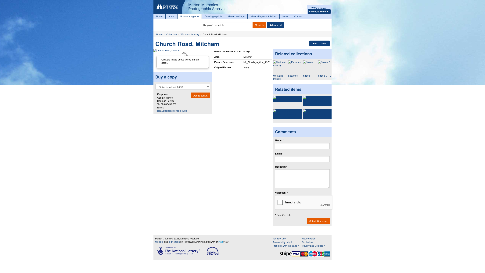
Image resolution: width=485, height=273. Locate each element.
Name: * (279, 140)
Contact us (307, 242)
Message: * (281, 166)
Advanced (275, 25)
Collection (171, 34)
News (285, 16)
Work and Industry (190, 34)
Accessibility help (282, 242)
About (171, 16)
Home (159, 16)
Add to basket (200, 95)
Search (259, 25)
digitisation (174, 241)
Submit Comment (318, 221)
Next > (325, 43)
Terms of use (279, 238)
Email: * (279, 153)
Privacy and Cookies (313, 245)
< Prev (314, 43)
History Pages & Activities (263, 16)
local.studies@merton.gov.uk (172, 110)
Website (159, 241)
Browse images (188, 16)
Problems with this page (285, 245)
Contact (298, 16)
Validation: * (281, 192)
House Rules (308, 238)
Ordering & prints (213, 16)
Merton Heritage (236, 16)
